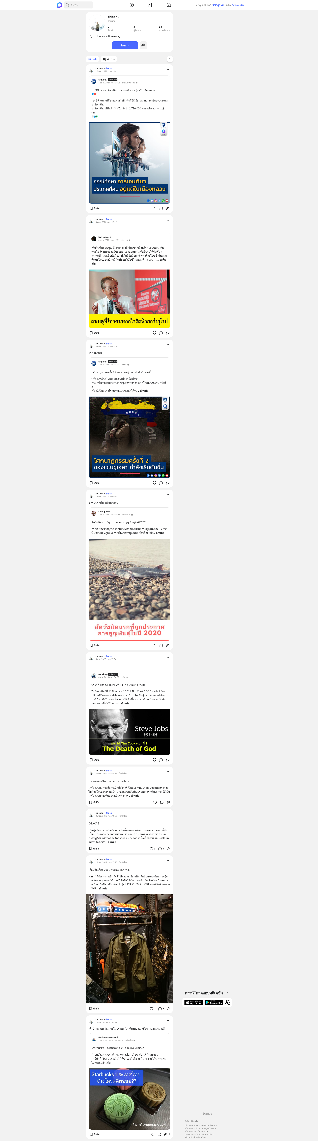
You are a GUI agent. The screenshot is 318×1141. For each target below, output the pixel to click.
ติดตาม (125, 45)
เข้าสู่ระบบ (219, 5)
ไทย (204, 1137)
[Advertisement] (207, 1061)
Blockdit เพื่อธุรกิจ (192, 1137)
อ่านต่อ (144, 391)
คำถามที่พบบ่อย (210, 1125)
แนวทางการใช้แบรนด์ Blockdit (198, 1134)
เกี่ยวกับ (188, 1125)
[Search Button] (67, 4)
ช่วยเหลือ (198, 1125)
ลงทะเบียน (238, 5)
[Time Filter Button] (170, 59)
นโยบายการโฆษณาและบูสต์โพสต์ (199, 1128)
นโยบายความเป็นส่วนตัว (196, 1131)
